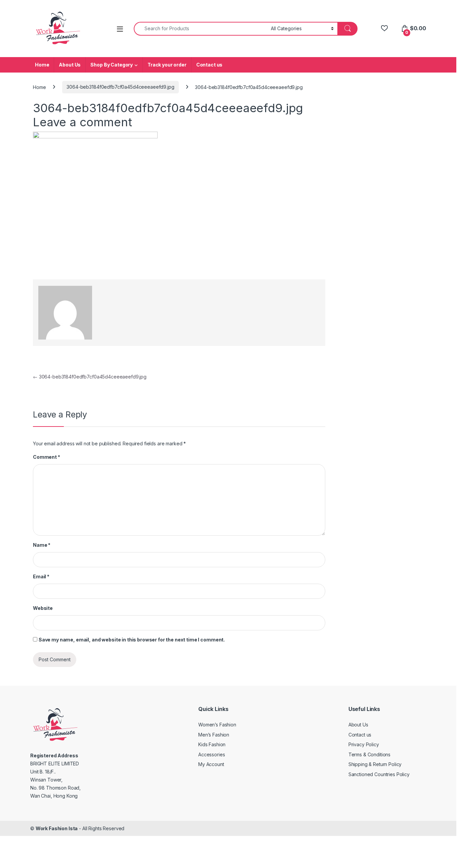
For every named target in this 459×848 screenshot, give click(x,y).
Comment (46, 457)
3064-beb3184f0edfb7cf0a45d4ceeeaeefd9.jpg (120, 87)
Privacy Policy (363, 744)
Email (41, 576)
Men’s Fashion (213, 735)
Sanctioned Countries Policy (379, 774)
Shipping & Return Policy (375, 764)
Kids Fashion (211, 744)
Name (41, 545)
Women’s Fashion (217, 724)
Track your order (167, 65)
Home (42, 65)
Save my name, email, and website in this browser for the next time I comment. (132, 639)
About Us (70, 65)
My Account (211, 764)
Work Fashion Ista (57, 828)
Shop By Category (111, 65)
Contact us (209, 65)
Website (43, 608)
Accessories (211, 754)
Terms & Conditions (369, 754)
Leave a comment (82, 122)
